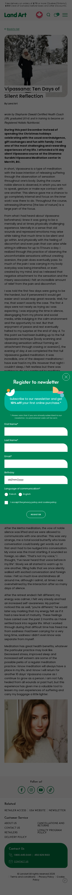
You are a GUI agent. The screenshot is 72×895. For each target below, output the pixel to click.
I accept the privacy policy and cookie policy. (33, 502)
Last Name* (11, 440)
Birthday (9, 472)
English (27, 494)
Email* (8, 456)
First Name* (11, 424)
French (12, 494)
